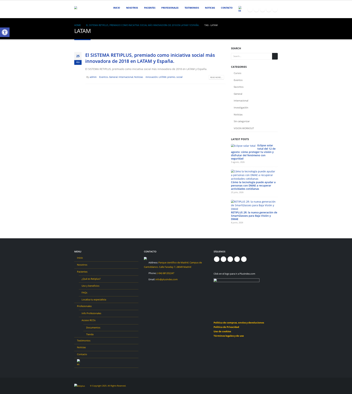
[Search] (275, 56)
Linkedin (244, 259)
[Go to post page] (243, 145)
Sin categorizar (242, 121)
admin (93, 77)
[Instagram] (268, 9)
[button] (5, 32)
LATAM (162, 77)
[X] (256, 9)
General (113, 77)
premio (171, 77)
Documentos (93, 327)
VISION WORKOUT (244, 128)
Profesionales (84, 306)
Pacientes (82, 271)
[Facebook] (250, 9)
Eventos (103, 77)
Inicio (116, 7)
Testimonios (192, 7)
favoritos (238, 86)
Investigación (241, 107)
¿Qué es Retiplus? (91, 278)
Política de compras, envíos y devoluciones (239, 322)
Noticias (210, 7)
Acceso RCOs (89, 320)
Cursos (237, 73)
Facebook (216, 259)
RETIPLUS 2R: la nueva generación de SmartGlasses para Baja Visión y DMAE (254, 216)
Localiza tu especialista (94, 299)
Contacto (226, 7)
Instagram (237, 259)
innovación (152, 77)
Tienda (90, 334)
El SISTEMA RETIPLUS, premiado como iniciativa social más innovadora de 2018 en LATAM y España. (150, 58)
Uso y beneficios (90, 285)
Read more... (216, 77)
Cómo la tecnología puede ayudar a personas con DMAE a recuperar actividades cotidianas (253, 185)
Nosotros (132, 7)
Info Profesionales (91, 313)
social (179, 77)
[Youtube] (262, 9)
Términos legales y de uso (229, 335)
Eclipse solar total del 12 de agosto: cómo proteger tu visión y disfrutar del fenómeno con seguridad (253, 152)
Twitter (223, 259)
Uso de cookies (222, 331)
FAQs (84, 292)
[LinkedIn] (275, 9)
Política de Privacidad (226, 327)
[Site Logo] (83, 9)
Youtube (230, 259)
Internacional (126, 77)
